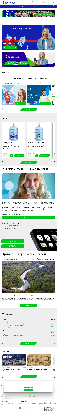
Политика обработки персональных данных (49, 408)
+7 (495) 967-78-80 (47, 2)
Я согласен (28, 390)
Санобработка (17, 6)
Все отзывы (28, 343)
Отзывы (44, 6)
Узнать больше (28, 305)
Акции (9, 6)
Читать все (28, 377)
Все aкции (28, 109)
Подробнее (20, 104)
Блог (30, 394)
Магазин (3, 6)
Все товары (28, 162)
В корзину (19, 155)
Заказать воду (28, 218)
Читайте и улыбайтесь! (45, 14)
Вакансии (4, 396)
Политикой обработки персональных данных (28, 386)
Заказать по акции (10, 47)
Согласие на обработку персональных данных (49, 410)
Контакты (32, 396)
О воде (24, 6)
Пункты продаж (34, 4)
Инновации (37, 6)
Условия (30, 6)
